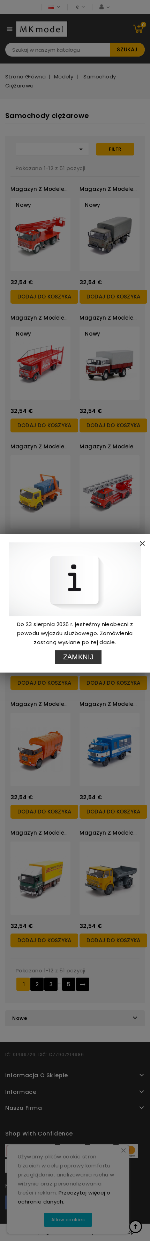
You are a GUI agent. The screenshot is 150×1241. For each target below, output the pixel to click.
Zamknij (78, 657)
